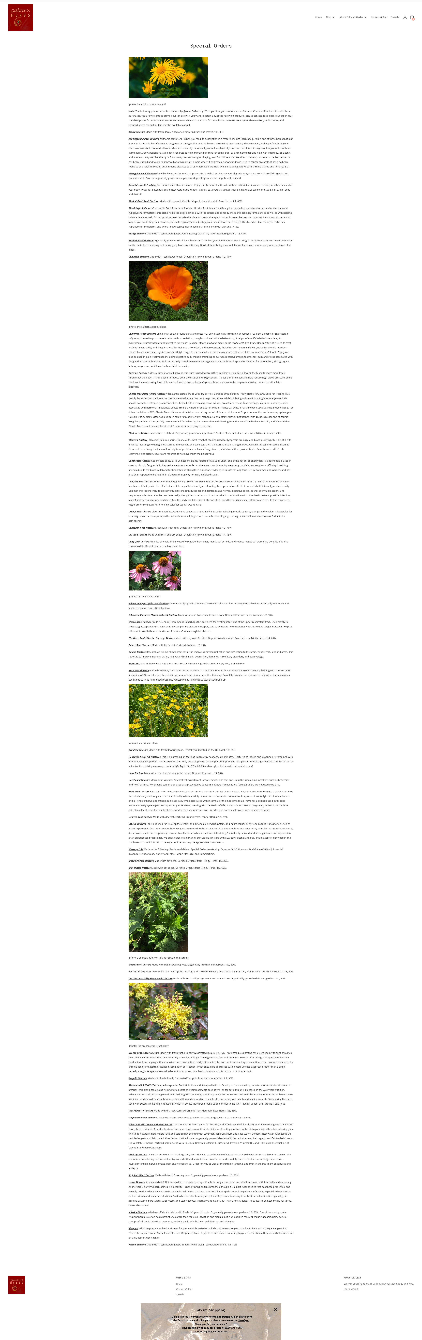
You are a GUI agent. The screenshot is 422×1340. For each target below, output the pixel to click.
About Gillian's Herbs (351, 17)
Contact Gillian (379, 17)
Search (395, 17)
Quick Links (183, 1277)
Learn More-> (351, 1289)
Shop (328, 17)
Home (318, 17)
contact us (259, 115)
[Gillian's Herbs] (20, 17)
